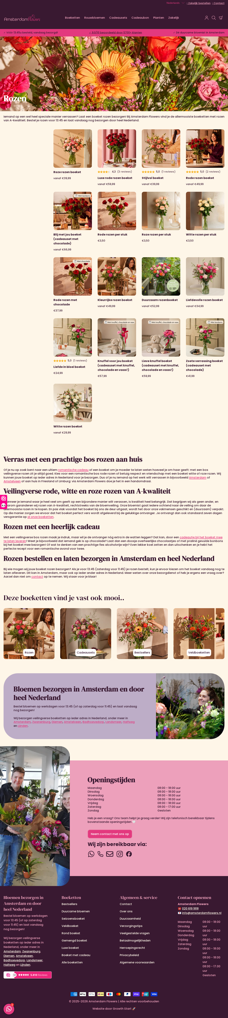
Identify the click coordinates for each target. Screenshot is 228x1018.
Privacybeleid (129, 955)
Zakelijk (173, 18)
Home (7, 91)
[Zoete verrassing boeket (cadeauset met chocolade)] (205, 348)
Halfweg (9, 965)
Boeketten (72, 18)
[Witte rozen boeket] (72, 409)
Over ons (126, 911)
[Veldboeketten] (198, 633)
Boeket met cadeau (76, 955)
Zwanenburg (31, 951)
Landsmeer (35, 960)
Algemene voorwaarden (137, 962)
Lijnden (25, 965)
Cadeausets (118, 18)
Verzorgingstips (131, 926)
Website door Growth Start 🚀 (114, 1009)
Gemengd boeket (74, 940)
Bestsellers (69, 904)
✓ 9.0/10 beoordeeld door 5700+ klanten (115, 32)
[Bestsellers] (142, 633)
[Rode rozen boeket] (205, 157)
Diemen (9, 956)
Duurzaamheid (130, 919)
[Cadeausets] (85, 633)
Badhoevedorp (14, 960)
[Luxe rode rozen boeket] (117, 157)
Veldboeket (70, 926)
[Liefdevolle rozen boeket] (205, 285)
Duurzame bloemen (76, 911)
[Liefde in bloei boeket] (72, 348)
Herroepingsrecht (132, 948)
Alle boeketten (72, 962)
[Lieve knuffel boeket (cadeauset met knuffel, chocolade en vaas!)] (161, 348)
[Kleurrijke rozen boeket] (117, 285)
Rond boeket (71, 933)
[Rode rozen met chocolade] (72, 285)
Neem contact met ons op (110, 834)
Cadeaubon (140, 18)
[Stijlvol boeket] (161, 157)
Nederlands (173, 2)
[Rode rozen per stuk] (117, 222)
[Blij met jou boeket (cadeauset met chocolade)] (72, 222)
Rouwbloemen (94, 18)
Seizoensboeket (73, 919)
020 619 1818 (190, 908)
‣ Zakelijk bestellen (199, 3)
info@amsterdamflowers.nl (201, 913)
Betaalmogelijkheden (135, 940)
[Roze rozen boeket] (72, 157)
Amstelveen (24, 956)
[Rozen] (29, 633)
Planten (158, 18)
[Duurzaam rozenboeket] (161, 285)
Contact (126, 904)
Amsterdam (12, 951)
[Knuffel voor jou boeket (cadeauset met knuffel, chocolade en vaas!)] (117, 348)
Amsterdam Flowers (103, 1001)
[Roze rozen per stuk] (161, 222)
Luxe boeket (70, 948)
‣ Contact (218, 3)
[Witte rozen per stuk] (205, 222)
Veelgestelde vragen (135, 933)
